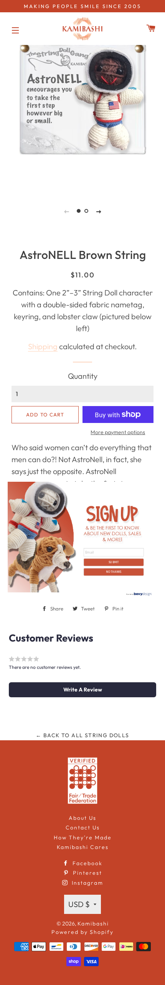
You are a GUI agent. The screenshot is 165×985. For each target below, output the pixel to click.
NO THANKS (113, 571)
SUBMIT (114, 562)
